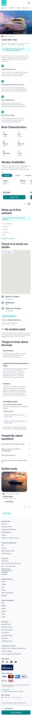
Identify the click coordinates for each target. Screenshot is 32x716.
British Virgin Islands (7, 592)
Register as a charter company (10, 538)
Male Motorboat (26, 8)
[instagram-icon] (11, 661)
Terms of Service (6, 553)
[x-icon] (7, 661)
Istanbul (3, 611)
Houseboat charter (6, 635)
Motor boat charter (6, 630)
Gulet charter (5, 632)
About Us (4, 524)
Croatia (3, 584)
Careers (3, 535)
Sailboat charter (6, 624)
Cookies (3, 548)
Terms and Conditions (20, 428)
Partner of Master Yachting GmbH (11, 654)
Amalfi (3, 617)
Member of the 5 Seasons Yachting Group (13, 648)
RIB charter (4, 638)
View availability (16, 712)
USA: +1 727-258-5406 (8, 566)
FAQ (2, 545)
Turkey (3, 590)
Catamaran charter (6, 627)
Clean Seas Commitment (8, 529)
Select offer (14, 197)
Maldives (11, 8)
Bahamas (4, 595)
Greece (3, 581)
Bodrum (3, 608)
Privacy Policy (23, 685)
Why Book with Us (6, 526)
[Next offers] (29, 203)
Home (5, 8)
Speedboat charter (6, 641)
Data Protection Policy (7, 551)
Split (2, 603)
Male (18, 8)
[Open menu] (29, 3)
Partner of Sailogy (6, 651)
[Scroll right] (29, 8)
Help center (4, 561)
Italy (2, 587)
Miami (3, 614)
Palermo (3, 605)
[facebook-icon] (2, 661)
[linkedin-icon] (15, 661)
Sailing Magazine (6, 532)
